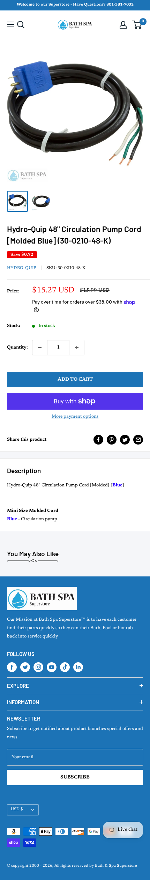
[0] (137, 25)
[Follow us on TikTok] (65, 667)
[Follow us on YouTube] (52, 667)
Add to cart (75, 379)
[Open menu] (10, 24)
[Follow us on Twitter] (25, 667)
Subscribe (75, 777)
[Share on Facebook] (98, 440)
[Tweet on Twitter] (125, 440)
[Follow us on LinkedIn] (78, 667)
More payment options (75, 416)
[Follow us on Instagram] (38, 667)
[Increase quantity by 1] (76, 347)
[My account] (123, 25)
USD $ (17, 809)
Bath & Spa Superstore (116, 866)
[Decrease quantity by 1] (39, 347)
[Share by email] (138, 440)
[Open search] (21, 25)
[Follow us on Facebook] (12, 667)
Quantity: (17, 347)
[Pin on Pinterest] (112, 440)
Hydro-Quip (21, 268)
